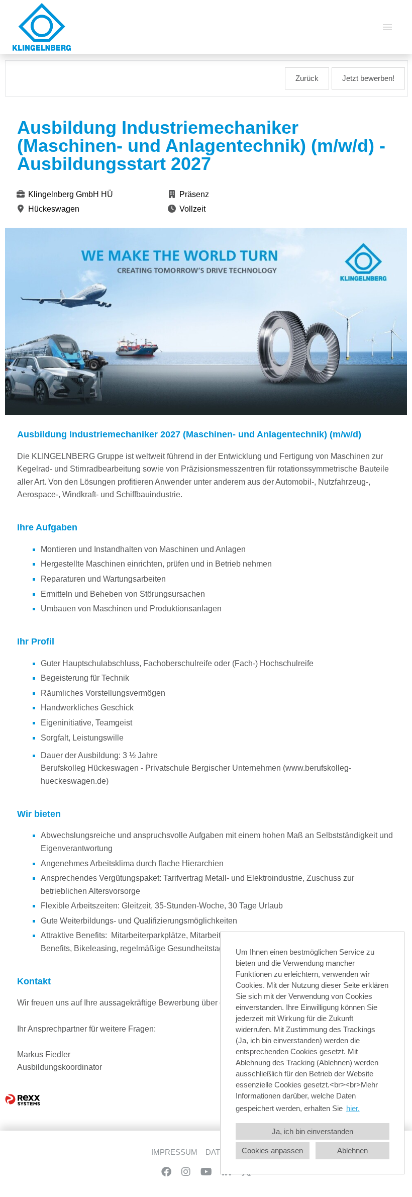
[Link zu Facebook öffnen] (166, 1171)
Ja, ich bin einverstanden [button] (312, 1132)
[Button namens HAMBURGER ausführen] (387, 27)
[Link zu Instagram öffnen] (186, 1171)
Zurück (307, 78)
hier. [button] (353, 1108)
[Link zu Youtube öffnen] (206, 1171)
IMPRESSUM (174, 1152)
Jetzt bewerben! (368, 78)
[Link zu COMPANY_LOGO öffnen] (42, 27)
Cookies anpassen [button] (272, 1151)
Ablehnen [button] (352, 1151)
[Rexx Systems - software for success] (22, 1100)
